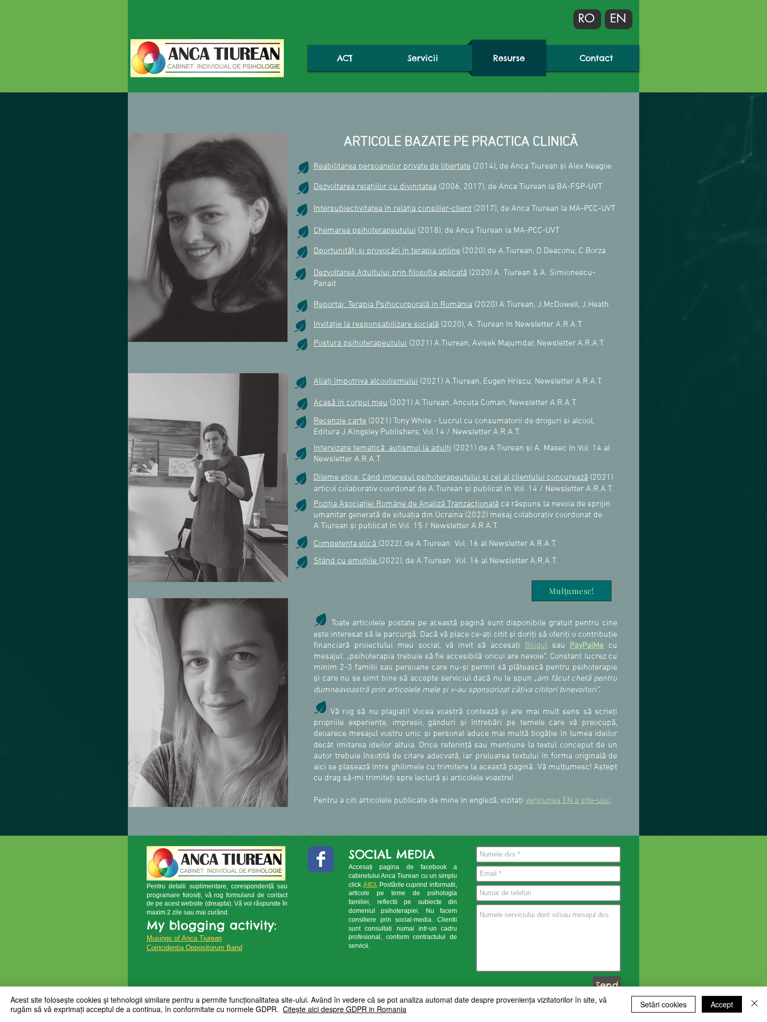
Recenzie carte (340, 421)
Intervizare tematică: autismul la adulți (382, 448)
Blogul (536, 645)
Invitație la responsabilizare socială (376, 324)
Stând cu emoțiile (346, 561)
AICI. (370, 884)
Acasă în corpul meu (351, 403)
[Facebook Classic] (321, 859)
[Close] (754, 1004)
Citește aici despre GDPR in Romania (344, 1009)
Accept (722, 1004)
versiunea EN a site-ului (567, 800)
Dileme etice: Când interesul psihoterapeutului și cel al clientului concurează (451, 477)
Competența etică (346, 544)
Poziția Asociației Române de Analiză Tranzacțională (406, 504)
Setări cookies (663, 1004)
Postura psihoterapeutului (360, 343)
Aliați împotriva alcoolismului (366, 381)
